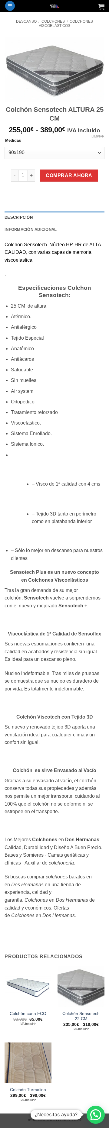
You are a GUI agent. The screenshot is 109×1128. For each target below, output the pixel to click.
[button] (10, 6)
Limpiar (97, 136)
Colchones (53, 21)
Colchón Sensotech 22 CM (81, 1016)
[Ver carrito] (101, 6)
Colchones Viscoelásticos (66, 23)
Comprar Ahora (69, 175)
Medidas (13, 140)
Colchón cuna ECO (28, 1013)
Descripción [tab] (19, 217)
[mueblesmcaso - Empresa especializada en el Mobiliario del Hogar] (54, 6)
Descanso (26, 21)
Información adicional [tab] (31, 229)
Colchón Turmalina (28, 1090)
